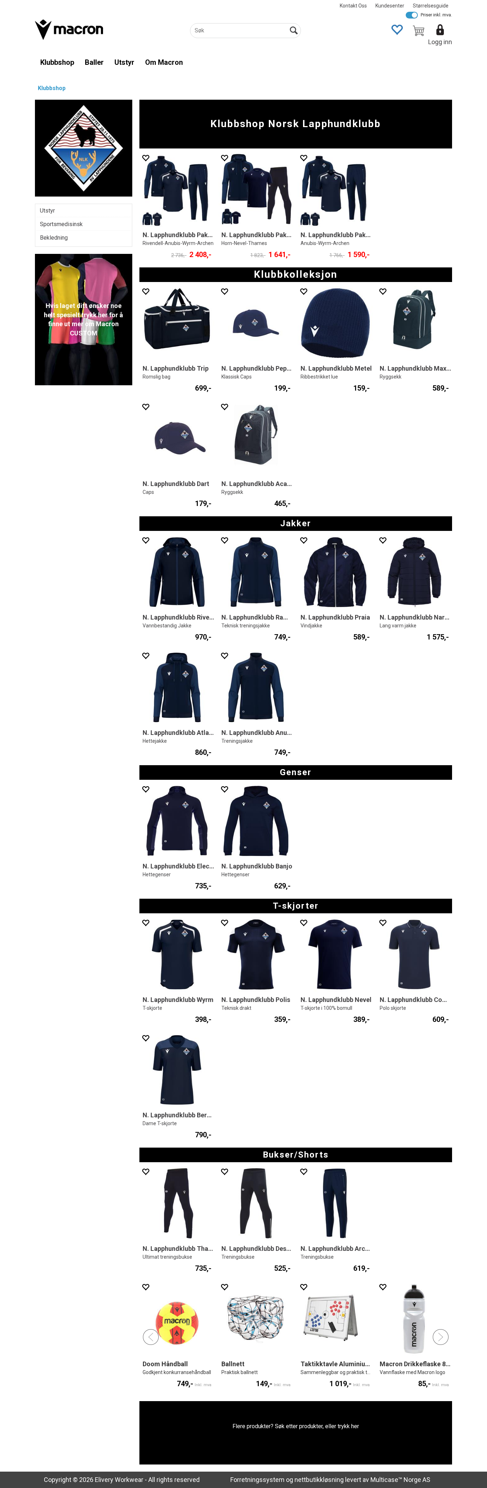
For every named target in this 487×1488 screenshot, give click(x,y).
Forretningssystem (257, 1479)
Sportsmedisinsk (61, 224)
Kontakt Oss (353, 6)
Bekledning (54, 237)
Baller (94, 62)
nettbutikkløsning (319, 1479)
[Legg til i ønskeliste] (145, 157)
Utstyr (124, 62)
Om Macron (164, 62)
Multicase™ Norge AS (400, 1479)
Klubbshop (57, 62)
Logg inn (440, 42)
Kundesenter (389, 6)
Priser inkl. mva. (436, 14)
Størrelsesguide (430, 6)
